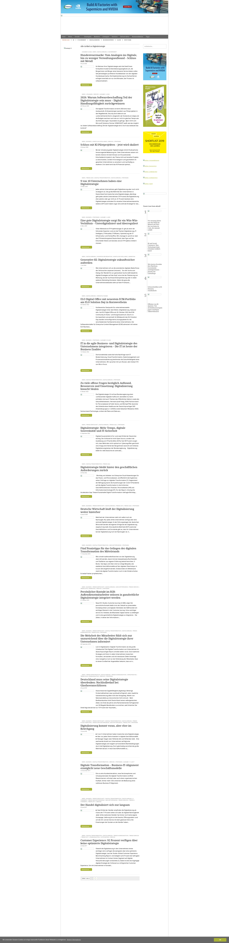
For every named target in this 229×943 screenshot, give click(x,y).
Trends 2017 (91, 801)
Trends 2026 (66, 40)
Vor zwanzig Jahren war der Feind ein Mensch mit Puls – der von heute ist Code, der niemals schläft (154, 225)
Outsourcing (105, 837)
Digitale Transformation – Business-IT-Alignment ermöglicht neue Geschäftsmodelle (110, 766)
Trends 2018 (84, 588)
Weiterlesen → (86, 85)
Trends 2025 (89, 178)
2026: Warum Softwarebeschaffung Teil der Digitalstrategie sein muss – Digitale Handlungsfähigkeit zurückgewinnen (106, 100)
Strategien (87, 37)
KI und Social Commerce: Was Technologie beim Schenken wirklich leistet (154, 247)
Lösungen (106, 37)
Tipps (148, 37)
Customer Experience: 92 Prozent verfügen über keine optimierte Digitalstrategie (109, 842)
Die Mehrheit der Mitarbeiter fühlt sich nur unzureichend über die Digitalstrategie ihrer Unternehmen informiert (107, 638)
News (70, 37)
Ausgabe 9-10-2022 (105, 340)
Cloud (119, 40)
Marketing (132, 256)
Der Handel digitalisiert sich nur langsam (105, 804)
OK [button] (220, 939)
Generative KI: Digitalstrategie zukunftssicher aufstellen (108, 261)
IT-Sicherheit (82, 40)
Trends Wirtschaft (92, 424)
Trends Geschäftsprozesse (101, 722)
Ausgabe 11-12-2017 (128, 762)
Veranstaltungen (102, 296)
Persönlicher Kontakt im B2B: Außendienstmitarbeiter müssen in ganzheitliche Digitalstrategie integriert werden (110, 594)
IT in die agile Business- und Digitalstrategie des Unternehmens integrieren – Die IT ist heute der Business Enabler (109, 346)
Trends (77, 37)
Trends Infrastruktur (93, 674)
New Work (127, 40)
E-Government (112, 52)
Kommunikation (137, 37)
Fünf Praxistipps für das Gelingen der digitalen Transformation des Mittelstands (108, 550)
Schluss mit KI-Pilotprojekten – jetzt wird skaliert (110, 144)
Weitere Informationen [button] (74, 939)
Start (64, 37)
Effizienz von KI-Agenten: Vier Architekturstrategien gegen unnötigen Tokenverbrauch (155, 307)
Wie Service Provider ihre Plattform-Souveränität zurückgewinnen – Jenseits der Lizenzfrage (155, 268)
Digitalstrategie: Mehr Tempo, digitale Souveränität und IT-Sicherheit (103, 429)
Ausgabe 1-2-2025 (105, 217)
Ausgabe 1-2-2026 (104, 94)
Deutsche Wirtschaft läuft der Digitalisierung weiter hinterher (107, 510)
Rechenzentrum (108, 40)
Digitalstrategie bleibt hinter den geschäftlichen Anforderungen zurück (109, 468)
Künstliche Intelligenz (100, 141)
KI (73, 40)
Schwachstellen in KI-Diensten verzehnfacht (155, 289)
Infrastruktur (124, 37)
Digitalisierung (94, 40)
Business (97, 37)
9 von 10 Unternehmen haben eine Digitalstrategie (101, 182)
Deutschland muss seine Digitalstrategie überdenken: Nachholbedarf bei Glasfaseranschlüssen (104, 682)
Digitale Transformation (102, 178)
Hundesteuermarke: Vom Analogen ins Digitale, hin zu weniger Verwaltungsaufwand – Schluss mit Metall (109, 58)
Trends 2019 (119, 506)
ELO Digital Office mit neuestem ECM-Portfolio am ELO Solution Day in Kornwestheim (108, 300)
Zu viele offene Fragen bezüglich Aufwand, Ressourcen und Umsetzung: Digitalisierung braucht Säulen (107, 386)
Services (115, 37)
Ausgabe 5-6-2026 (87, 52)
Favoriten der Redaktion (104, 256)
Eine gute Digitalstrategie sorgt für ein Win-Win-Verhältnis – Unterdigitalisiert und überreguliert (109, 222)
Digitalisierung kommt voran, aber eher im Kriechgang (106, 727)
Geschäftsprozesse (115, 545)
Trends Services (133, 587)
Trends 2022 (113, 424)
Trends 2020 (127, 506)
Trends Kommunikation (119, 674)
